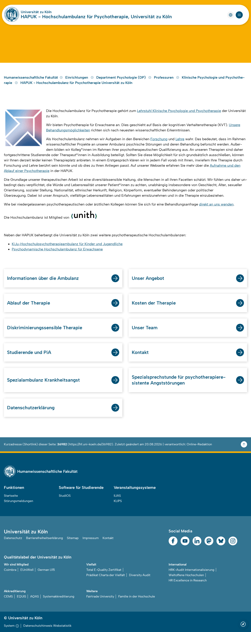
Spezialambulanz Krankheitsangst (43, 380)
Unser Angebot (148, 278)
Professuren (164, 77)
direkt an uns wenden (216, 204)
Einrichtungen (77, 77)
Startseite (11, 495)
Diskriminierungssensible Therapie (44, 327)
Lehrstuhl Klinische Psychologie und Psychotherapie (179, 111)
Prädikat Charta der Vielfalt (105, 575)
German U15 (46, 570)
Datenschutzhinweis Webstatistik (47, 625)
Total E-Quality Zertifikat (103, 570)
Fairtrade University (100, 596)
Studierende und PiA (29, 352)
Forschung (158, 139)
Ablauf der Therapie (28, 303)
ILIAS (117, 495)
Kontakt (140, 352)
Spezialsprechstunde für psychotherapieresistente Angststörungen (179, 380)
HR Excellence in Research (188, 580)
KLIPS (118, 501)
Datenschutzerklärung (31, 407)
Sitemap (73, 538)
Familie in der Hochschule (136, 596)
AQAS (34, 596)
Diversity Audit (139, 575)
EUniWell (27, 570)
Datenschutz (13, 538)
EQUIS (21, 596)
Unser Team (144, 327)
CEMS (8, 596)
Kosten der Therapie (154, 303)
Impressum (91, 538)
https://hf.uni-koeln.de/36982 (90, 444)
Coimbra (10, 570)
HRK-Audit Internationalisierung (191, 570)
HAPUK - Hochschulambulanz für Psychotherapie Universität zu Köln (76, 83)
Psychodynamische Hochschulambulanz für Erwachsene (57, 249)
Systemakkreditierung (58, 596)
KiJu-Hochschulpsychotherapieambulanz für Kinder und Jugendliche (67, 244)
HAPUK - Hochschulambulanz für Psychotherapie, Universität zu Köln (96, 16)
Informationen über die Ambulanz (43, 278)
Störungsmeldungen (18, 501)
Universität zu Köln (36, 12)
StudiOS (65, 495)
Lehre (180, 139)
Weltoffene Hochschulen (186, 575)
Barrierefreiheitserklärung (44, 538)
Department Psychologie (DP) (121, 77)
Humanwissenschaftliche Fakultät (31, 77)
